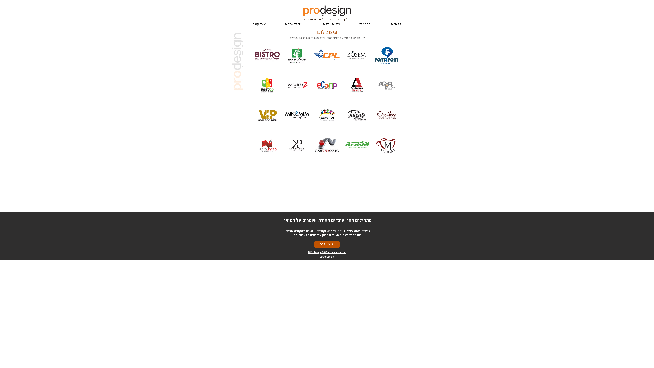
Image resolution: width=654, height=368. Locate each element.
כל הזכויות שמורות (337, 252)
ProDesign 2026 (319, 252)
